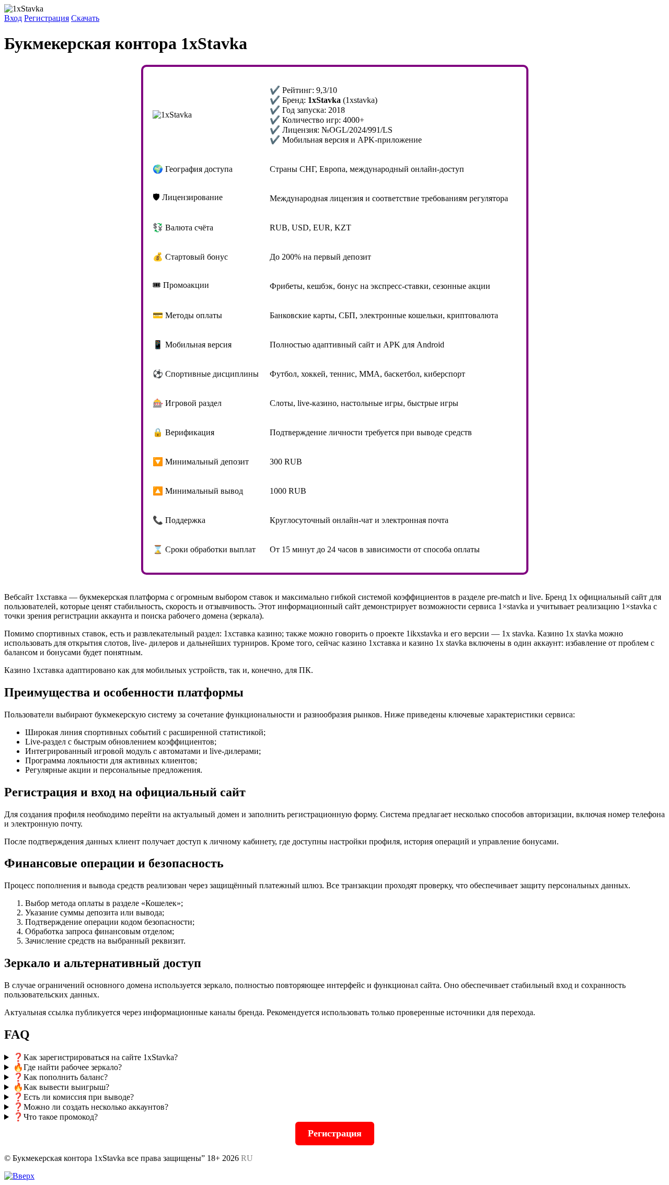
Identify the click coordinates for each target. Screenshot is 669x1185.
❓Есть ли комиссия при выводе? (73, 1097)
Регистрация (46, 18)
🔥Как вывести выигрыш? (61, 1087)
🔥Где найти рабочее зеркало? (67, 1067)
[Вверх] (19, 1175)
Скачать (85, 18)
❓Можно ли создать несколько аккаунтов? (90, 1106)
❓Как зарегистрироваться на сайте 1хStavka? (95, 1057)
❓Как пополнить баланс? (60, 1077)
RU (247, 1158)
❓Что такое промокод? (55, 1116)
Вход (13, 18)
